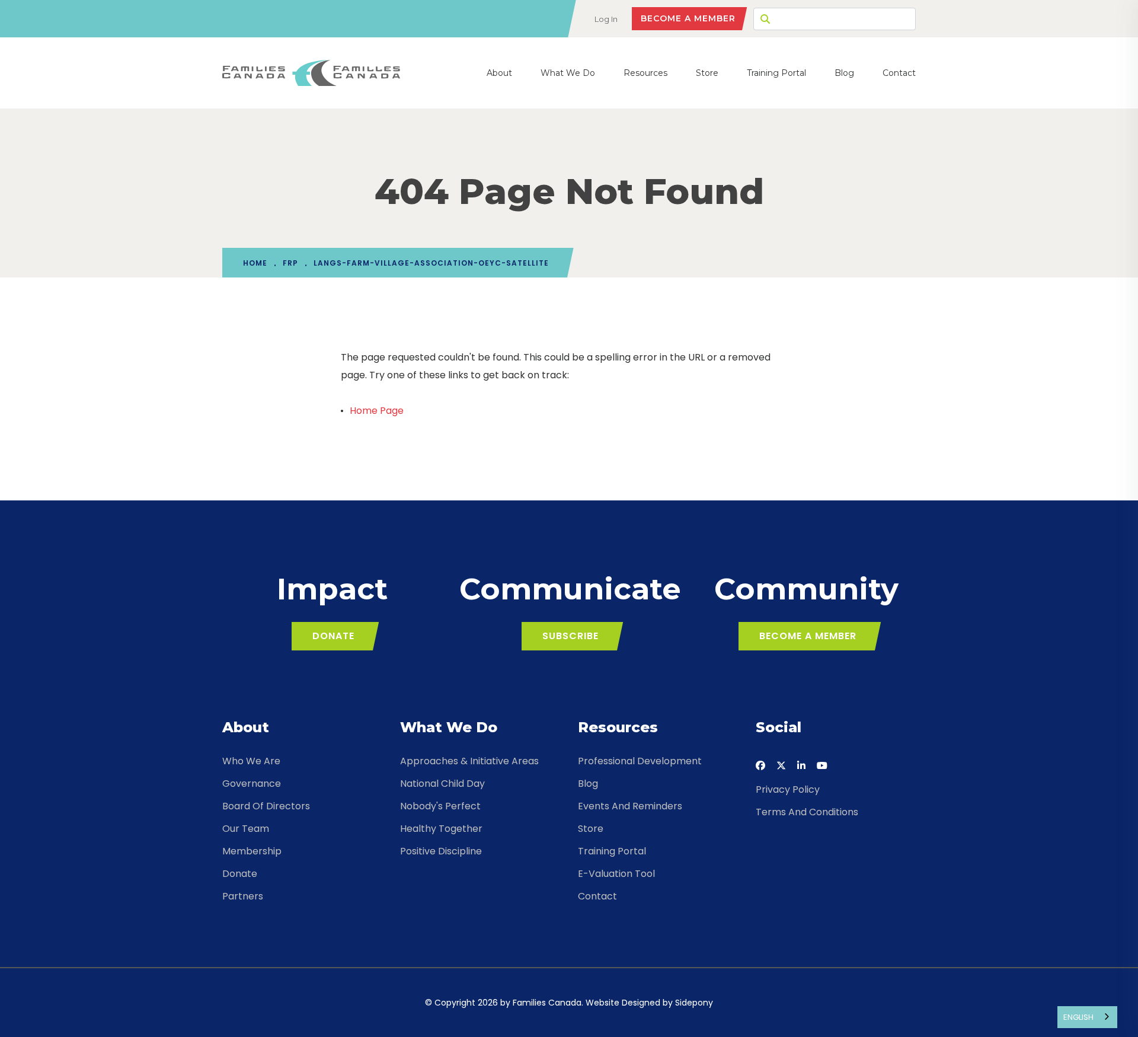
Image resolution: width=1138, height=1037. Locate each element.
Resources (645, 73)
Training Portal (776, 73)
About (499, 73)
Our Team (245, 828)
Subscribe (570, 636)
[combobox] (1087, 1017)
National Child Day (442, 783)
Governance (251, 783)
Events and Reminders (630, 806)
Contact (899, 73)
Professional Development (640, 761)
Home (255, 263)
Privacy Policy (788, 789)
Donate (333, 636)
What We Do (568, 73)
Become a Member (688, 18)
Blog (844, 73)
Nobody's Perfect (440, 806)
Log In (606, 19)
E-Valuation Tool (616, 873)
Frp (290, 263)
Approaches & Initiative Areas (469, 761)
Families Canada (547, 1003)
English (1078, 1017)
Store (707, 73)
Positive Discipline (441, 851)
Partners (242, 896)
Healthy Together (441, 828)
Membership (252, 851)
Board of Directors (266, 806)
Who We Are (251, 761)
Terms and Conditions (807, 812)
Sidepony (694, 1003)
